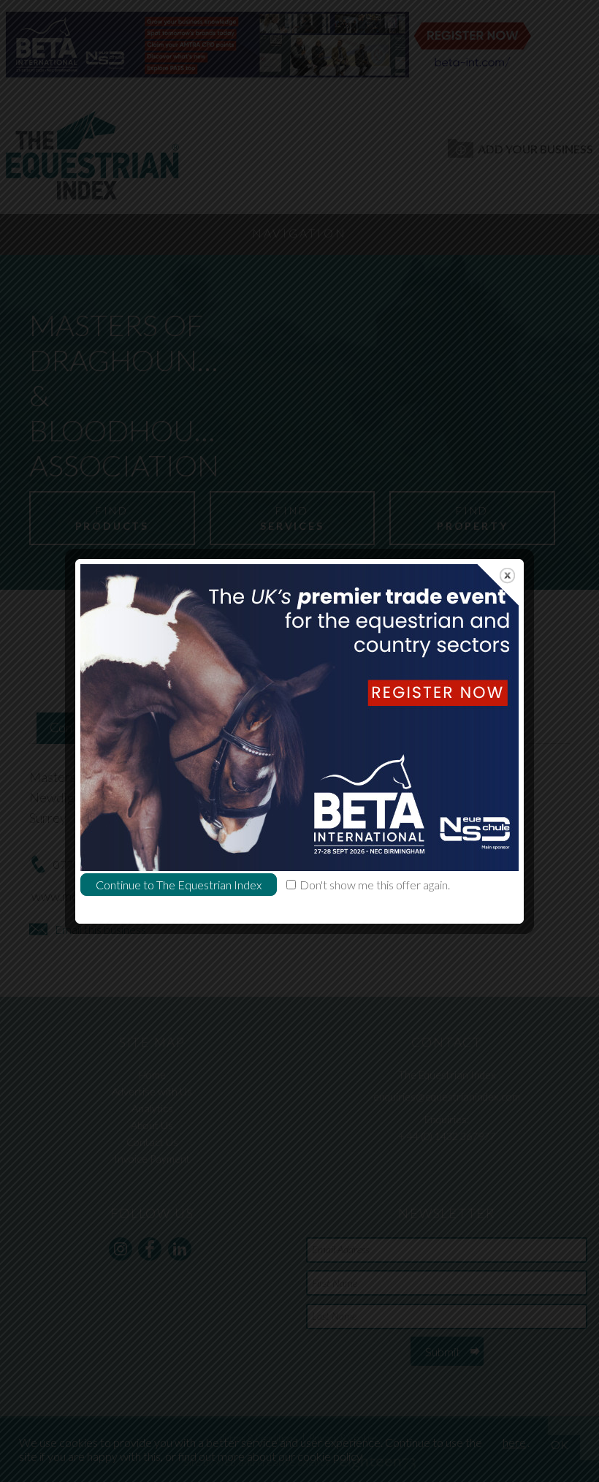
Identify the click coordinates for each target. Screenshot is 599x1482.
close (507, 575)
